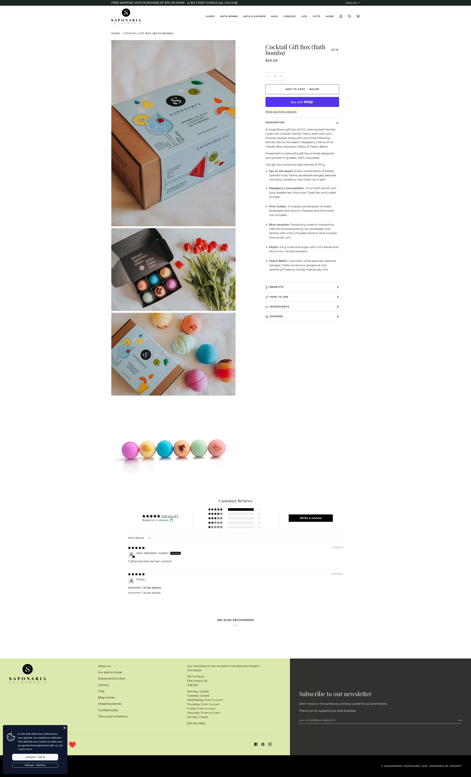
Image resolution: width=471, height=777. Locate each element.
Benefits (277, 287)
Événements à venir (111, 678)
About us (104, 666)
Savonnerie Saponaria (402, 766)
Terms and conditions (113, 716)
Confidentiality (108, 710)
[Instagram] (270, 744)
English (351, 2)
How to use (279, 296)
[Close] (64, 728)
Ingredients (279, 306)
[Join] (457, 720)
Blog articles (106, 697)
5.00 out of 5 (170, 516)
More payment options (281, 111)
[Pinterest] (263, 744)
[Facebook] (256, 744)
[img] (136, 548)
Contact (103, 685)
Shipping (276, 316)
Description (275, 122)
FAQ (101, 691)
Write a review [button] (311, 518)
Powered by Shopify (446, 766)
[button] (210, 16)
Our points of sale (110, 672)
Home (115, 33)
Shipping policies (109, 703)
